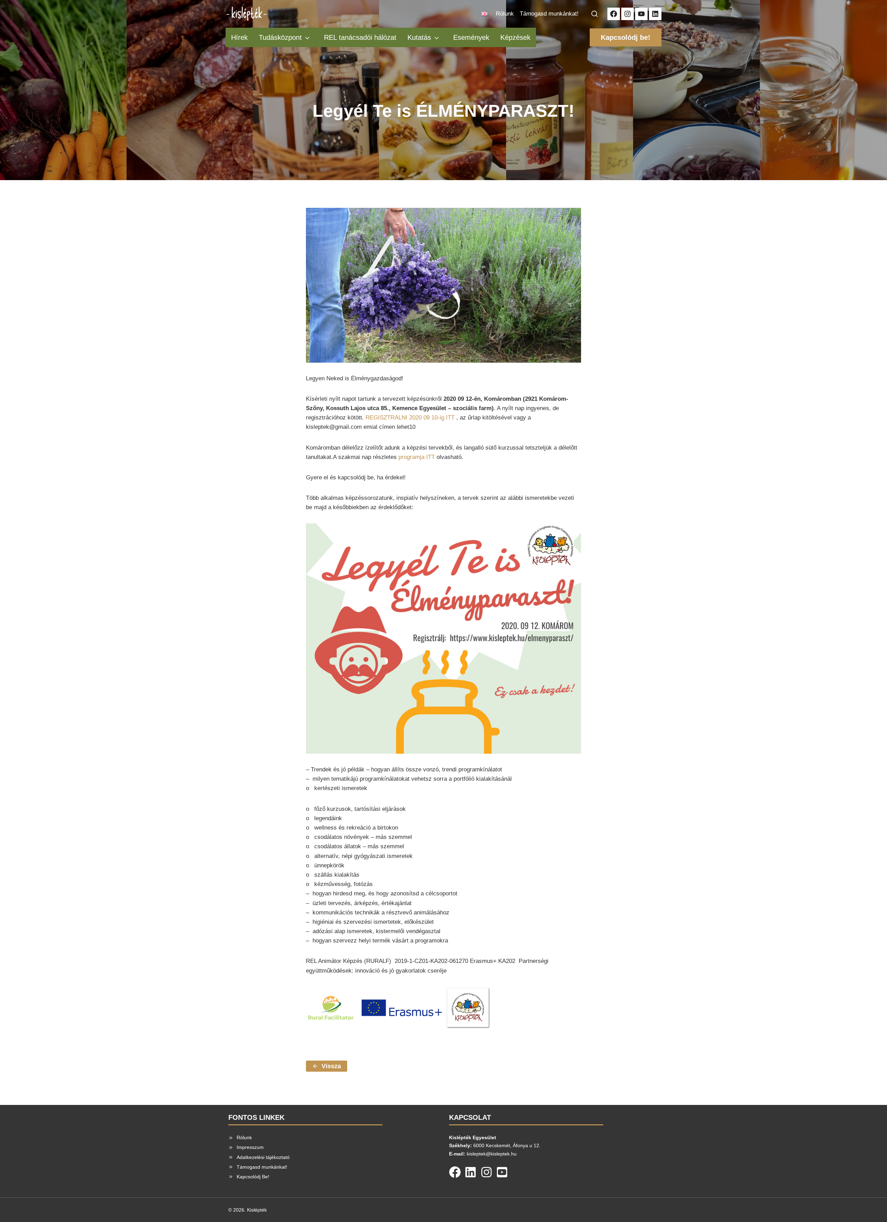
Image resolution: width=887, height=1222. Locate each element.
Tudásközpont (280, 37)
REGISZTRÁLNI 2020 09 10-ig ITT (410, 417)
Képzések (515, 37)
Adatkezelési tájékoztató (263, 1157)
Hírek (239, 37)
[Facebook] (455, 1170)
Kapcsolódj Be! (253, 1176)
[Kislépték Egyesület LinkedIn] (655, 14)
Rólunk (505, 13)
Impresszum (250, 1147)
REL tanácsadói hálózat (360, 37)
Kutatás (419, 37)
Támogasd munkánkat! (549, 13)
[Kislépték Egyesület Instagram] (627, 14)
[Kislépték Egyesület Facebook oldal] (613, 14)
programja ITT (416, 457)
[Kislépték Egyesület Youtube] (641, 14)
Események (471, 37)
